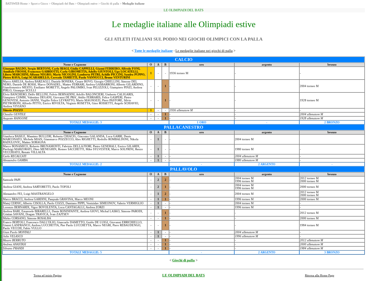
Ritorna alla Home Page (319, 275)
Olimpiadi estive (87, 3)
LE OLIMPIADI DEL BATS (183, 275)
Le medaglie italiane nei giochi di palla (204, 51)
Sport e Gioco (39, 3)
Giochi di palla (110, 3)
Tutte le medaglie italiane (153, 51)
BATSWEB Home (17, 3)
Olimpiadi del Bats (62, 3)
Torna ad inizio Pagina (48, 275)
